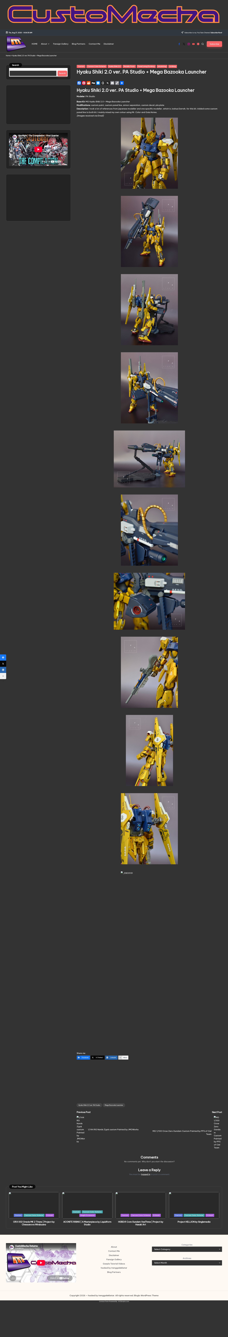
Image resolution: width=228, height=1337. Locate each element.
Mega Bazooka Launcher (114, 1105)
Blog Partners (114, 1272)
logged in (145, 1174)
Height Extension (88, 1215)
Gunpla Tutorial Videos (114, 1263)
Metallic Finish (129, 66)
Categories (186, 1244)
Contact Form (104, 1301)
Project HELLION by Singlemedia (194, 1221)
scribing (172, 66)
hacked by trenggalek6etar (114, 1268)
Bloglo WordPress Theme (146, 1295)
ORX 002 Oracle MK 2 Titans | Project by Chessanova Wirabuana (34, 1223)
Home (8, 56)
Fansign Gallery (114, 1259)
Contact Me (114, 1251)
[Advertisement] (149, 1079)
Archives (187, 1258)
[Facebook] (3, 657)
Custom (81, 66)
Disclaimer (114, 1255)
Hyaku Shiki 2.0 (115, 66)
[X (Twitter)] (3, 664)
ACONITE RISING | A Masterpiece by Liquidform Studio (87, 1223)
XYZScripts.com (123, 1301)
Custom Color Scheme (97, 66)
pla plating (162, 66)
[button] (214, 44)
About (114, 1247)
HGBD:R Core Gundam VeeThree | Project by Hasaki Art (140, 1223)
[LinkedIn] (3, 670)
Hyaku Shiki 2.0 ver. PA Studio (89, 1105)
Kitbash (50, 1215)
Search (15, 65)
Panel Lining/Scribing (146, 66)
